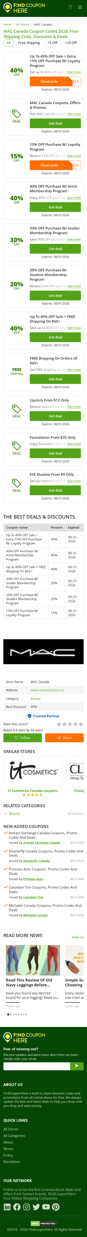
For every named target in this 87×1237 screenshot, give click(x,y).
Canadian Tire (33, 897)
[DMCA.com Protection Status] (43, 1224)
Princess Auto (33, 879)
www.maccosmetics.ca (47, 690)
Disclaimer (11, 1162)
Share (67, 737)
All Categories (14, 1136)
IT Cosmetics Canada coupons (33, 790)
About (8, 1142)
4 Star (75, 724)
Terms (8, 1149)
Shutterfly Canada (36, 861)
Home (7, 24)
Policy (8, 1155)
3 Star (69, 724)
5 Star (80, 724)
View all (78, 937)
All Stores (22, 24)
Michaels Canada (35, 915)
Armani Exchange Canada (41, 843)
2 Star (64, 724)
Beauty (36, 698)
